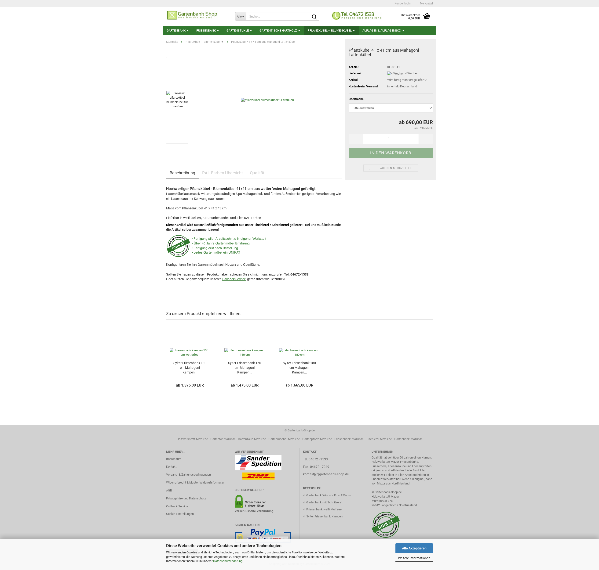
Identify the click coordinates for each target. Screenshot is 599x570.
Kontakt (171, 466)
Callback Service (177, 506)
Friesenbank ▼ (207, 30)
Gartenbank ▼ (178, 30)
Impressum (173, 459)
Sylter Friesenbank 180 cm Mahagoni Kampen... (299, 367)
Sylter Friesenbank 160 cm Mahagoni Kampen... (244, 367)
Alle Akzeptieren (414, 548)
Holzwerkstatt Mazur (385, 496)
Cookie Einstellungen (180, 514)
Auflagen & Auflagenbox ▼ (383, 30)
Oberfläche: (357, 99)
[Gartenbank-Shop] (197, 16)
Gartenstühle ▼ (239, 30)
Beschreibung (182, 172)
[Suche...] (314, 16)
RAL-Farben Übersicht (222, 172)
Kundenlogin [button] (402, 3)
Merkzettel (426, 3)
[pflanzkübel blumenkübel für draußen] (267, 100)
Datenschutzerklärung (227, 561)
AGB (169, 490)
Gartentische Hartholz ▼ (280, 30)
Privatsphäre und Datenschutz (186, 498)
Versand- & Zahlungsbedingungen (188, 474)
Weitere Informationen (414, 558)
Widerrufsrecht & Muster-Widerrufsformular (195, 482)
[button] (356, 139)
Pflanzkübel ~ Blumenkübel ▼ (331, 30)
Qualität (257, 172)
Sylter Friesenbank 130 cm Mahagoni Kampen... (189, 367)
